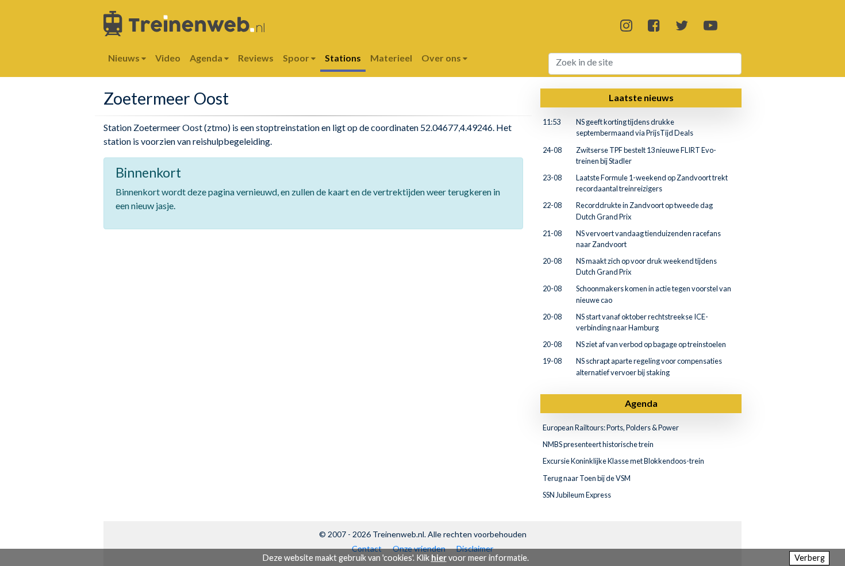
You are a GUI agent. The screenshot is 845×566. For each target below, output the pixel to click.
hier (439, 558)
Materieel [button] (391, 57)
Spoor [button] (297, 57)
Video (167, 57)
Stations (343, 57)
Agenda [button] (207, 57)
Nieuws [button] (124, 57)
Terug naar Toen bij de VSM (587, 478)
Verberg (809, 558)
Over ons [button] (442, 57)
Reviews (256, 57)
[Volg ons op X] (681, 25)
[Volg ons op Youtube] (710, 25)
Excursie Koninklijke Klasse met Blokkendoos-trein (623, 460)
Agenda (641, 403)
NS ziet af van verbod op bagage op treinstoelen (651, 344)
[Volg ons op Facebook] (654, 25)
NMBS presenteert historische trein (598, 444)
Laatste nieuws (641, 97)
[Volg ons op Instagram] (626, 25)
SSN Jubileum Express (577, 494)
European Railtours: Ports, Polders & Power (611, 427)
